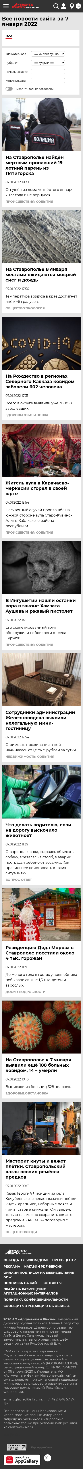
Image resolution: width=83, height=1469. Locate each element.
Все (9, 36)
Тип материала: (16, 54)
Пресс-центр (64, 1260)
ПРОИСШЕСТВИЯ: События (29, 201)
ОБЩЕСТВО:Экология (25, 308)
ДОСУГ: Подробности (26, 991)
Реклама (12, 1266)
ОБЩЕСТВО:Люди (21, 1232)
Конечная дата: (16, 80)
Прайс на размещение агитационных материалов (31, 1291)
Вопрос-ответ (19, 879)
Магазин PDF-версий (43, 1266)
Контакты (52, 1283)
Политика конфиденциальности (36, 1300)
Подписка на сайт (21, 1283)
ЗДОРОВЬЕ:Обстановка (27, 415)
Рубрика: (12, 63)
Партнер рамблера (41, 1447)
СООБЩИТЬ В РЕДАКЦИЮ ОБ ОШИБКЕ (37, 1306)
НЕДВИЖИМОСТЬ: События (30, 756)
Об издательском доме (26, 1260)
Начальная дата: (17, 71)
